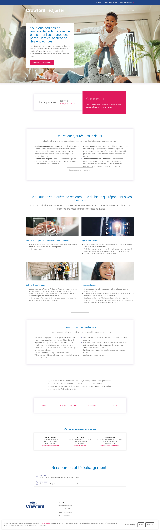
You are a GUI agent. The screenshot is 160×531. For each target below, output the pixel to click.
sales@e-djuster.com (67, 103)
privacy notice (46, 523)
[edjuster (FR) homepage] (45, 10)
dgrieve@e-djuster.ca (80, 445)
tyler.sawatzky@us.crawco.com (109, 445)
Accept (141, 525)
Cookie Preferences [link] (64, 515)
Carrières (98, 2)
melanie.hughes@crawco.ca (50, 445)
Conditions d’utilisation (65, 505)
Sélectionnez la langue (125, 2)
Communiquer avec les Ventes (80, 170)
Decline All (150, 525)
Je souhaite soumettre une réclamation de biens (103, 104)
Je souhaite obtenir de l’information (99, 107)
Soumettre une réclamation (110, 2)
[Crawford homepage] (42, 505)
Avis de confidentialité (65, 509)
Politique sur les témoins (65, 512)
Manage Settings (130, 525)
